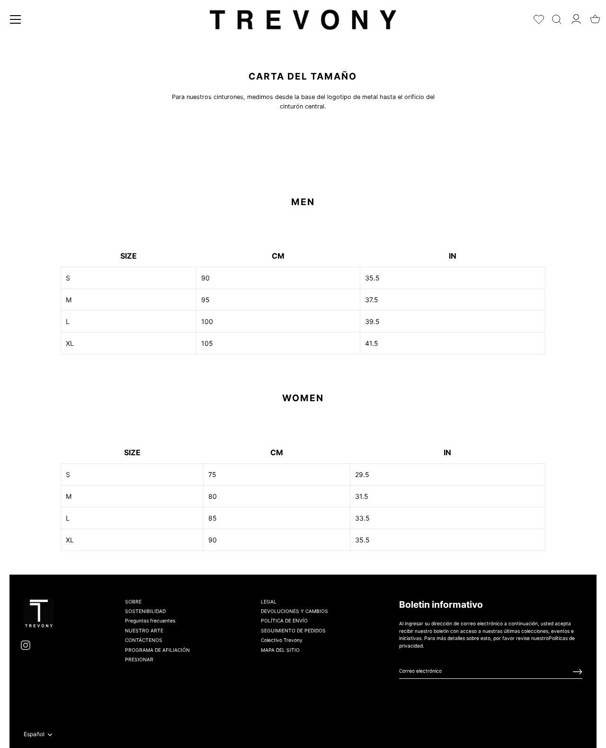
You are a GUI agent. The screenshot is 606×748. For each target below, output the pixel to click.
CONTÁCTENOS (143, 640)
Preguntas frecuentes (150, 621)
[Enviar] (577, 671)
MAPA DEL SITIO (280, 650)
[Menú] (15, 19)
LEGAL (268, 601)
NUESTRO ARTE (144, 631)
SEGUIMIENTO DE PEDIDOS (293, 631)
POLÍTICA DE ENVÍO (284, 621)
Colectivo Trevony (282, 640)
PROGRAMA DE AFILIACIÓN (157, 650)
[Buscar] (556, 17)
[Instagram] (25, 645)
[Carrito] (595, 16)
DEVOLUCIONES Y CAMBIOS (294, 611)
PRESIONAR (139, 660)
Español (34, 734)
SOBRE (133, 601)
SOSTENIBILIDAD (145, 611)
